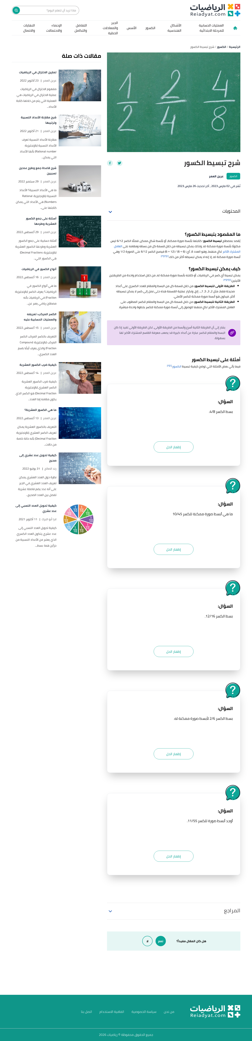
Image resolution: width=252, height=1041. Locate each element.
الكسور (150, 28)
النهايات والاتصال (29, 28)
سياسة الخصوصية (144, 1012)
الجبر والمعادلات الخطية (110, 28)
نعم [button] (160, 941)
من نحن (169, 1012)
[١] (167, 256)
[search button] (16, 10)
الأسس (132, 28)
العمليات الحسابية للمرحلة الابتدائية (211, 28)
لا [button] (147, 941)
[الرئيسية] (234, 28)
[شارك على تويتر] (119, 163)
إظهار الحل (173, 447)
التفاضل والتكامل (81, 28)
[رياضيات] (215, 10)
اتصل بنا (86, 1012)
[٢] (165, 256)
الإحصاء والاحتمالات (54, 28)
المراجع (232, 910)
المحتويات (231, 211)
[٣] (162, 256)
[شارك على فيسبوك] (110, 163)
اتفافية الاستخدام (111, 1012)
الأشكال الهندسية (174, 28)
